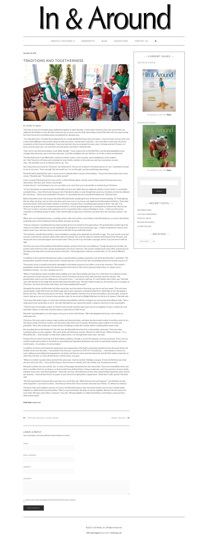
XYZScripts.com (116, 533)
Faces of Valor (144, 218)
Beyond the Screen (145, 222)
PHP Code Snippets (93, 533)
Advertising (121, 41)
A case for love (144, 226)
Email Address (29, 455)
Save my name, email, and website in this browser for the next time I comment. (51, 500)
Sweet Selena (118, 418)
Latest (35, 402)
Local (39, 402)
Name (25, 444)
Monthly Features (62, 41)
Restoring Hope (144, 210)
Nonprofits (88, 41)
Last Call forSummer (146, 214)
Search (159, 191)
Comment (27, 479)
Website (27, 467)
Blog (104, 41)
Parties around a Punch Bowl (43, 418)
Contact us (141, 41)
